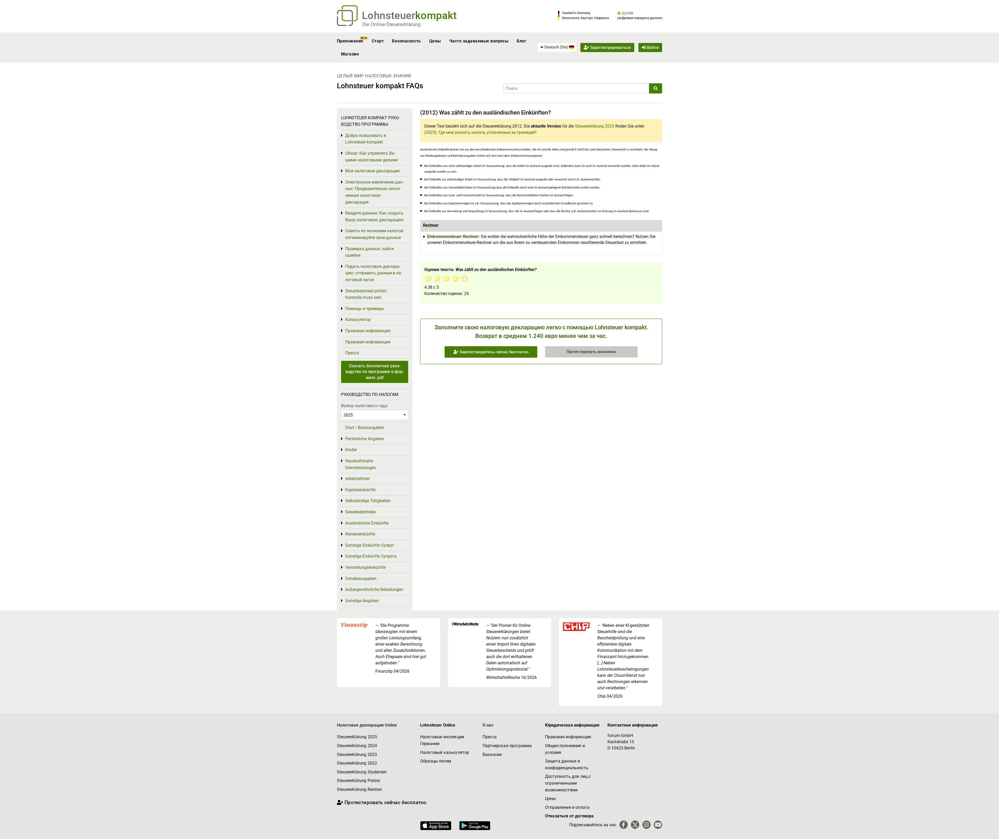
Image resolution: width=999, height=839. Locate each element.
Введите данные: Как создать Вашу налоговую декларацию (374, 216)
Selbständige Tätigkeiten (367, 500)
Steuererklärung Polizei (358, 780)
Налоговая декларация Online (367, 725)
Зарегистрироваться (610, 47)
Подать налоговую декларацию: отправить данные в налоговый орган (373, 273)
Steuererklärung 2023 (357, 754)
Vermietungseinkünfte (365, 567)
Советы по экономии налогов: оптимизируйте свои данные (374, 234)
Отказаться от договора (569, 815)
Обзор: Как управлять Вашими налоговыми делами (371, 156)
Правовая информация (367, 330)
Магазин (350, 53)
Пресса (352, 352)
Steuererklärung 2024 (357, 745)
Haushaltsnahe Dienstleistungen (360, 464)
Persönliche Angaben (364, 438)
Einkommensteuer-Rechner (453, 236)
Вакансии (492, 754)
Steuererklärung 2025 (594, 126)
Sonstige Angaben (362, 600)
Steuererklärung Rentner (359, 789)
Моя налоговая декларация (372, 170)
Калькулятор (358, 319)
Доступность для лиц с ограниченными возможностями (568, 783)
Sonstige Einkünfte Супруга (370, 556)
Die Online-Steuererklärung (391, 24)
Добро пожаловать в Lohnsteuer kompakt (365, 139)
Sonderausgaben (360, 578)
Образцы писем (435, 761)
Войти (652, 47)
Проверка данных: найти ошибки (369, 252)
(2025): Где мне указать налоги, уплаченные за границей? (480, 132)
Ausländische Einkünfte (366, 523)
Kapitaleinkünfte (360, 489)
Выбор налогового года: (364, 405)
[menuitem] (557, 47)
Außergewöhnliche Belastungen (374, 589)
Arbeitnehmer (357, 478)
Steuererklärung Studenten (362, 771)
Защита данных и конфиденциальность (566, 764)
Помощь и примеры (364, 308)
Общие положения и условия (565, 749)
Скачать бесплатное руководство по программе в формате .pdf (374, 371)
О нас (488, 725)
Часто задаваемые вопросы (479, 41)
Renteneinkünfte (360, 534)
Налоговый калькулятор (444, 752)
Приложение (350, 41)
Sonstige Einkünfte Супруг (369, 545)
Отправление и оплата (567, 807)
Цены (435, 41)
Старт (378, 41)
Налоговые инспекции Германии (442, 740)
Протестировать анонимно (591, 351)
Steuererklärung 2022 (357, 763)
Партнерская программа (507, 745)
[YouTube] (658, 825)
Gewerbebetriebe (360, 511)
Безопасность (406, 41)
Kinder (351, 449)
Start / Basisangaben (364, 427)
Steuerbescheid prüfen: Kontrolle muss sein (366, 294)
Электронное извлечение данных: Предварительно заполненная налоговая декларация (374, 192)
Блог (521, 41)
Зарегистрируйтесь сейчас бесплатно (493, 352)
